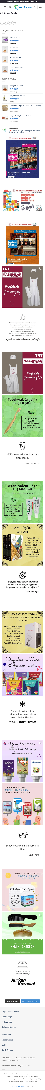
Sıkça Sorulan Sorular (10, 1012)
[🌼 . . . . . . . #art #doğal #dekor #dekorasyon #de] (22, 502)
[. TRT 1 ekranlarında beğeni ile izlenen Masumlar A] (22, 287)
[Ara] (10, 7)
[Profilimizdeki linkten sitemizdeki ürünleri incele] (22, 416)
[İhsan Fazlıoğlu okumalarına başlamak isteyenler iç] (22, 632)
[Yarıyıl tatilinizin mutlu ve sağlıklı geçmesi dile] (22, 761)
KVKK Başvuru (7, 1050)
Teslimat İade (7, 1022)
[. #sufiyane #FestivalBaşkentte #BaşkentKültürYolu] (22, 157)
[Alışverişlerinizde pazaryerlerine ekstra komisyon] (22, 977)
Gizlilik (4, 1045)
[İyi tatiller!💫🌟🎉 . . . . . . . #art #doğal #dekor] (22, 718)
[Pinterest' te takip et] (14, 23)
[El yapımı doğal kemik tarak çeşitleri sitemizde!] (22, 933)
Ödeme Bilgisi (7, 1017)
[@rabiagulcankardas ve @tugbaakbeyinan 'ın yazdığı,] (22, 675)
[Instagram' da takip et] (6, 23)
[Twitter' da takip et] (10, 23)
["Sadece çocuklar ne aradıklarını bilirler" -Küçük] (22, 847)
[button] (4, 7)
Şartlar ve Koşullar (9, 1027)
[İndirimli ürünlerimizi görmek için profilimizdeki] (22, 804)
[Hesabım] (35, 7)
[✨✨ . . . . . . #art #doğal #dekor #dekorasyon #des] (22, 459)
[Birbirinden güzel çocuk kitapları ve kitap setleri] (22, 890)
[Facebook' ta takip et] (2, 23)
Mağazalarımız (7, 1040)
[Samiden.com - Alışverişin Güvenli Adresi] (22, 7)
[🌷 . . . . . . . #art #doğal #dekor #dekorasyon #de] (22, 588)
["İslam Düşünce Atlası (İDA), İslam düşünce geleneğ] (22, 545)
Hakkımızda (6, 1035)
